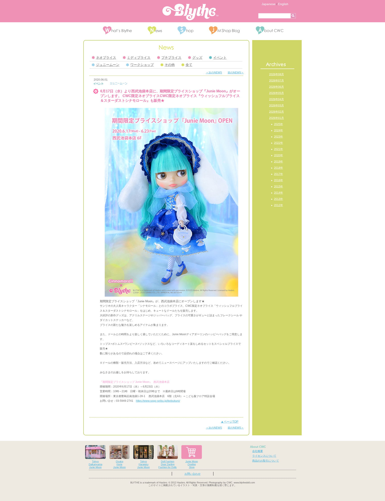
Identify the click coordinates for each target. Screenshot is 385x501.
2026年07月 (276, 80)
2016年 (278, 180)
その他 (170, 65)
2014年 (278, 192)
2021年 (278, 149)
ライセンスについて (264, 455)
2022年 (278, 142)
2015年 (278, 186)
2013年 (278, 199)
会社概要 (257, 451)
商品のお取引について (265, 460)
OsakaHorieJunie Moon (119, 464)
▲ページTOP (229, 421)
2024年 (278, 130)
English (283, 4)
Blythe (190, 12)
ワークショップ (142, 65)
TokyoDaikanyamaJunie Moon (95, 464)
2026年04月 (276, 99)
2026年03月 (276, 105)
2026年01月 (276, 118)
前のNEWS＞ (236, 72)
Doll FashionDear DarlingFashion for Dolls (167, 464)
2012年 (278, 205)
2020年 (278, 155)
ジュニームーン (107, 65)
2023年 (278, 136)
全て (189, 65)
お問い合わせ (192, 473)
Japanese (268, 4)
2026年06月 (276, 86)
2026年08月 (276, 74)
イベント (220, 57)
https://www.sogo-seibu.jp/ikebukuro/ (158, 400)
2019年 (278, 161)
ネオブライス (106, 57)
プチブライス (171, 57)
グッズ (197, 57)
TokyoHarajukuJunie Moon (143, 464)
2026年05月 (276, 93)
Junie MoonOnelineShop (191, 464)
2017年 (278, 174)
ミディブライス (138, 57)
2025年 (278, 124)
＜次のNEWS (214, 72)
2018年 (278, 167)
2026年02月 (276, 111)
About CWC (258, 446)
